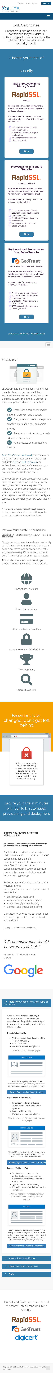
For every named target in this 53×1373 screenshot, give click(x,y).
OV (14, 461)
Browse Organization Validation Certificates (27, 1162)
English (20, 3)
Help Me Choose (38, 333)
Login (28, 3)
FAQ (11, 1274)
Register (34, 3)
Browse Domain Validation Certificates (26, 1092)
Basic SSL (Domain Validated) (17, 455)
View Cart (46, 3)
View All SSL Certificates (18, 333)
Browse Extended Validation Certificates (26, 1246)
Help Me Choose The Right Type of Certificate (26, 1003)
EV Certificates (29, 461)
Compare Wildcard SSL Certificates (20, 928)
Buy (26, 151)
